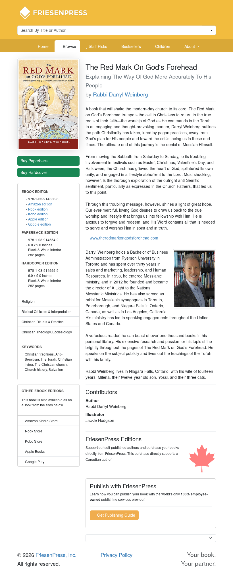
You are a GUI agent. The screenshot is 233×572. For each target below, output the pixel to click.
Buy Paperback (34, 160)
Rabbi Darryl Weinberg (120, 94)
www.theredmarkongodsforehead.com (124, 238)
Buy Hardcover (34, 172)
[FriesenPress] (57, 12)
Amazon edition (40, 203)
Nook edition (38, 209)
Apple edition (38, 218)
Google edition (39, 224)
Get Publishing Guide (115, 515)
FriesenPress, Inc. (56, 554)
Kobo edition (38, 213)
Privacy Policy (116, 554)
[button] (189, 46)
